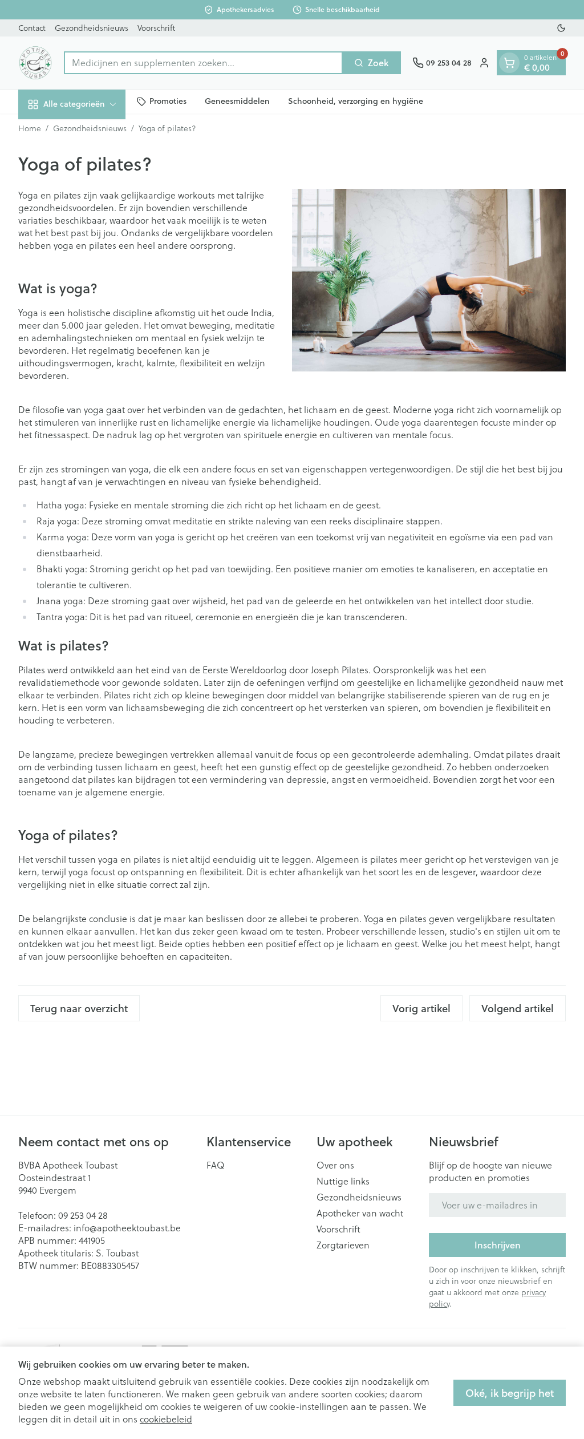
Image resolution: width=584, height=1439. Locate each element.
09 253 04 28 (83, 1215)
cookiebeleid (166, 1419)
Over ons (335, 1165)
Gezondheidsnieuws (91, 28)
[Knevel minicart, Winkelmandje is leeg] (509, 62)
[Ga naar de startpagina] (35, 63)
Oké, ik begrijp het (509, 1392)
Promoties (167, 101)
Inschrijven (497, 1244)
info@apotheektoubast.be (127, 1228)
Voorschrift (156, 28)
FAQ (215, 1165)
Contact (32, 28)
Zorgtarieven (343, 1245)
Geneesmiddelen (237, 101)
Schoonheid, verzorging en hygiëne (355, 101)
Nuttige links (343, 1181)
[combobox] (203, 62)
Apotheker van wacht (360, 1213)
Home (29, 128)
